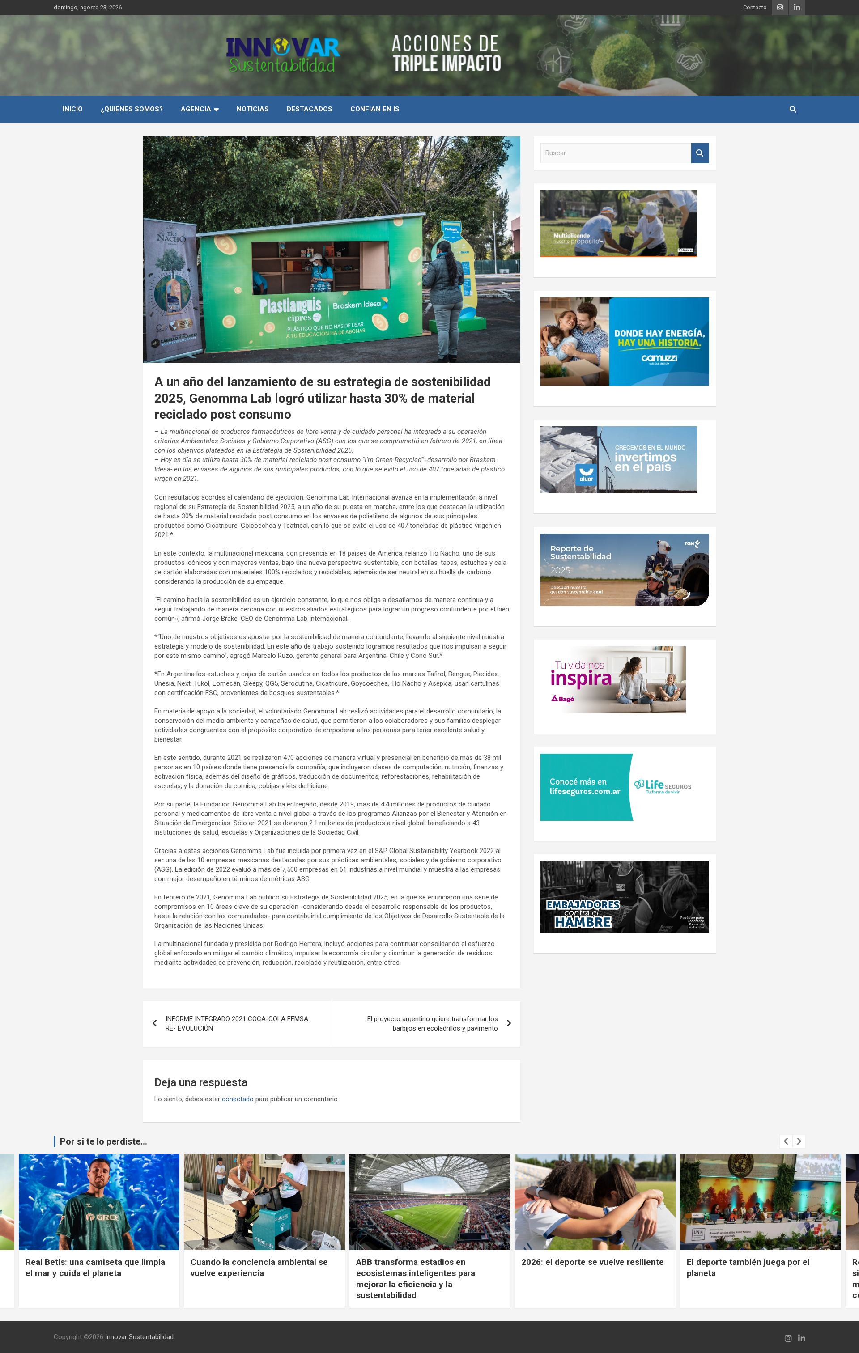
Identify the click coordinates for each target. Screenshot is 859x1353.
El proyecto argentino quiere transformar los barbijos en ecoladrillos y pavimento (432, 1023)
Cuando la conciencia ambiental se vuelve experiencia (259, 1267)
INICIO (73, 109)
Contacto (755, 7)
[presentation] (786, 1141)
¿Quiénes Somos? (132, 109)
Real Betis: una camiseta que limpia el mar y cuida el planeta (95, 1267)
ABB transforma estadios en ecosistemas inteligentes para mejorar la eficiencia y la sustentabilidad (415, 1278)
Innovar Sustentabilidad (139, 1337)
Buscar (700, 153)
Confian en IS (375, 109)
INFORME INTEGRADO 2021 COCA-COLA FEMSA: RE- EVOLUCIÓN (238, 1023)
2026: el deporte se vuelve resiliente (592, 1262)
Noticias (253, 109)
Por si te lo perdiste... (103, 1141)
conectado (238, 1099)
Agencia (196, 109)
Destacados (309, 109)
